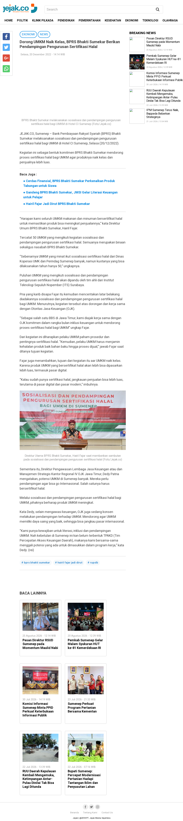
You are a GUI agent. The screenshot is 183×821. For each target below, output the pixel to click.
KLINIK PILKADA (42, 20)
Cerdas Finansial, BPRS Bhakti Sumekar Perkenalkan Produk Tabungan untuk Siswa (69, 183)
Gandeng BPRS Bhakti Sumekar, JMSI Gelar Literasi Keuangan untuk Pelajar (70, 195)
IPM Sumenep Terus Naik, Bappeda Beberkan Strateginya (162, 113)
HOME (8, 20)
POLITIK (22, 20)
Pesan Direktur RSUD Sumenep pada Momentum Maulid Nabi (40, 644)
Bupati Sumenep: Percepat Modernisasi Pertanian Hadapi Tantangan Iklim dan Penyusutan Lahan (84, 779)
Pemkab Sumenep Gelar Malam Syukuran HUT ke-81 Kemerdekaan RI (85, 644)
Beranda (74, 812)
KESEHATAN (113, 20)
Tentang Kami (90, 812)
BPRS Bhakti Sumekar (37, 563)
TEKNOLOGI (150, 20)
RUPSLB (94, 563)
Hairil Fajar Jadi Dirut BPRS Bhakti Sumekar (56, 204)
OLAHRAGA (170, 20)
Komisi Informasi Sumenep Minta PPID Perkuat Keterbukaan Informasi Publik (38, 709)
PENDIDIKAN (66, 20)
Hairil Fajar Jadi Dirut (70, 563)
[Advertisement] (71, 85)
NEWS (44, 34)
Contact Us (107, 812)
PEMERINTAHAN (89, 20)
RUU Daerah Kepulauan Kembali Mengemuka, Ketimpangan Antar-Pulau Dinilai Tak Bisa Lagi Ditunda (39, 779)
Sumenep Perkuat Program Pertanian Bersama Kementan (82, 707)
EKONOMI (131, 20)
